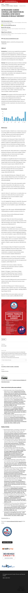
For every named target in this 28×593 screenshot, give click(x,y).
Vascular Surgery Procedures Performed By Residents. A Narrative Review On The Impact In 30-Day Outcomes (15, 472)
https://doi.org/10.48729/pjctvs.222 (11, 38)
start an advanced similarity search (14, 521)
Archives (7, 4)
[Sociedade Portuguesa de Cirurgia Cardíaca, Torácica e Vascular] (7, 536)
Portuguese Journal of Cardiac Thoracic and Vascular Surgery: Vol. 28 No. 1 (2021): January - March (15, 412)
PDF (4, 339)
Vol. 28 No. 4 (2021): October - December (9, 5)
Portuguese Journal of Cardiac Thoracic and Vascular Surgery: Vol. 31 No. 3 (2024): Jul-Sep (14, 445)
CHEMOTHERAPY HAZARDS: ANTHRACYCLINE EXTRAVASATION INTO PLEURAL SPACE (15, 489)
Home (2, 4)
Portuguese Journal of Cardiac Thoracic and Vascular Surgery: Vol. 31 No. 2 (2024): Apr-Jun (15, 484)
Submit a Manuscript (7, 542)
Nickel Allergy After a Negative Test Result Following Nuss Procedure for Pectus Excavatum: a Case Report (14, 401)
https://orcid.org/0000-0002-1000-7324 (9, 25)
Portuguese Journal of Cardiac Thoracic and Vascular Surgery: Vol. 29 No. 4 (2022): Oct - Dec (14, 404)
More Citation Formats (6, 360)
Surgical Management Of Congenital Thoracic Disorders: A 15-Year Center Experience (14, 481)
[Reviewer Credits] (9, 559)
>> (9, 518)
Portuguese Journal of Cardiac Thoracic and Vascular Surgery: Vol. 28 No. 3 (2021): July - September (14, 436)
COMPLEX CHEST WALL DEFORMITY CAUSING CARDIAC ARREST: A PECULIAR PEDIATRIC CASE (13, 409)
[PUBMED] (8, 567)
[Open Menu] (1, 1)
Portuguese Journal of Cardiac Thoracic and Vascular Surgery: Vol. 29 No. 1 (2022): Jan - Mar (15, 500)
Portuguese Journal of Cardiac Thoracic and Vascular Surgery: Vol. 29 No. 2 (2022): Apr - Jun (15, 508)
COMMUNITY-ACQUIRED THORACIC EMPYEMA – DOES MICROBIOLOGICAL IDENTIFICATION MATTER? (14, 498)
